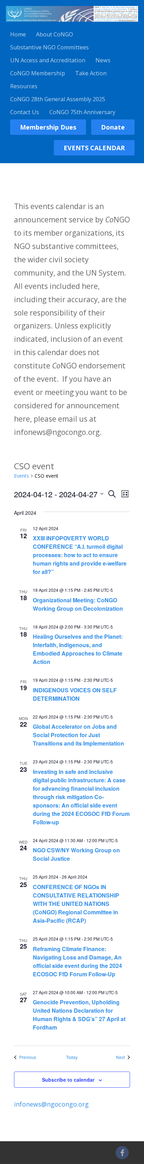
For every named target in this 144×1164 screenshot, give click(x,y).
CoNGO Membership (37, 73)
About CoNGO (54, 34)
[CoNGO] (72, 23)
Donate (113, 127)
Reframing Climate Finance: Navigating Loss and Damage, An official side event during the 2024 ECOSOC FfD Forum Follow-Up (77, 961)
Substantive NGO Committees (49, 47)
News (102, 60)
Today (72, 1057)
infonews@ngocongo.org (51, 1104)
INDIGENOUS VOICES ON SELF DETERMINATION (75, 694)
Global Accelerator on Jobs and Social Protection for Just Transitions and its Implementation (78, 734)
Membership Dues (48, 127)
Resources (23, 86)
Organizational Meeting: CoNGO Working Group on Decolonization (78, 604)
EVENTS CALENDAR (94, 148)
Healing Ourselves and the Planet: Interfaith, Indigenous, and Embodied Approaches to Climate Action (78, 649)
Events (21, 475)
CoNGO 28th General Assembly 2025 (57, 99)
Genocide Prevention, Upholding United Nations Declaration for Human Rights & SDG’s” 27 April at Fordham (79, 1014)
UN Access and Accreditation (47, 60)
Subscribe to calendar (68, 1079)
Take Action (91, 73)
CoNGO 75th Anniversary (82, 112)
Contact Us (24, 112)
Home (18, 34)
